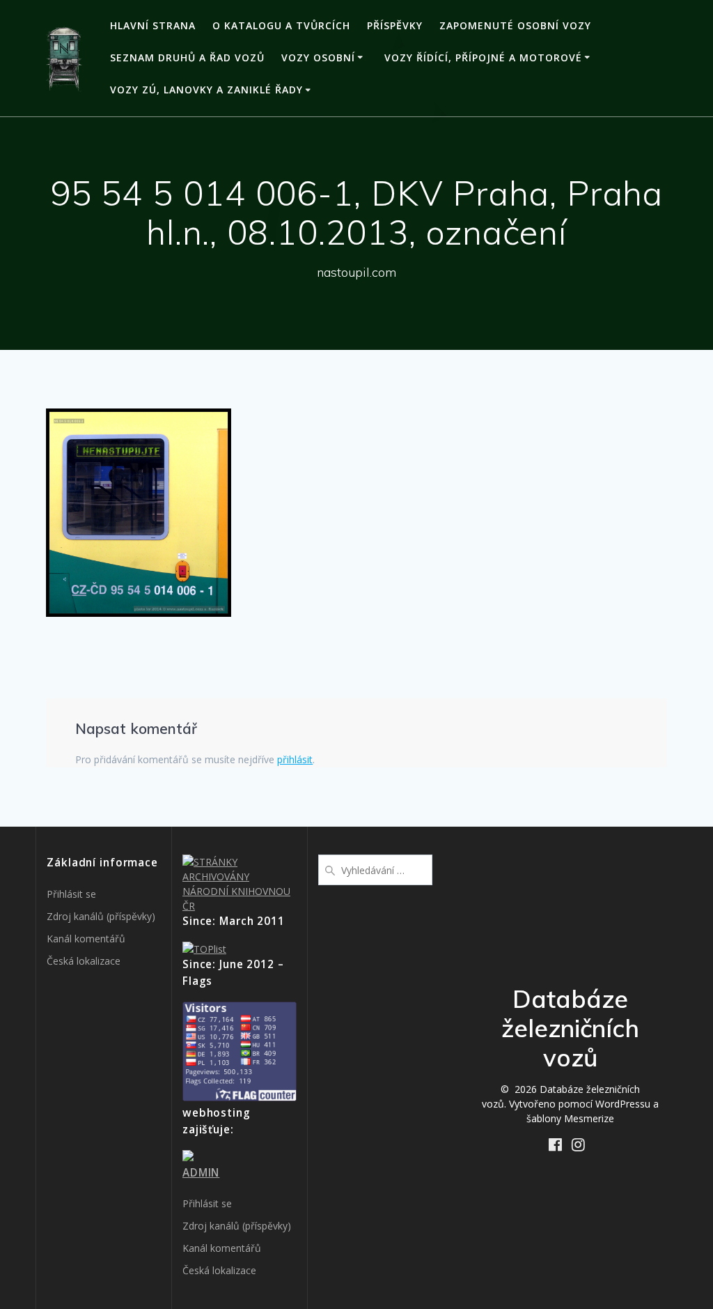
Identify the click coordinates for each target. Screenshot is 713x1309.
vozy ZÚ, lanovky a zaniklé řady (206, 89)
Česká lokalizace (83, 960)
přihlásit (295, 759)
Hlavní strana (153, 25)
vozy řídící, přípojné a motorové (483, 57)
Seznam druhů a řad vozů (187, 57)
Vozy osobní (318, 57)
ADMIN (200, 1172)
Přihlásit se (71, 894)
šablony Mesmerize (570, 1118)
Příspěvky (395, 25)
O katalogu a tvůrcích (281, 25)
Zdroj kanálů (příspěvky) (101, 916)
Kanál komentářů (86, 938)
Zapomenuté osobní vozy (515, 25)
